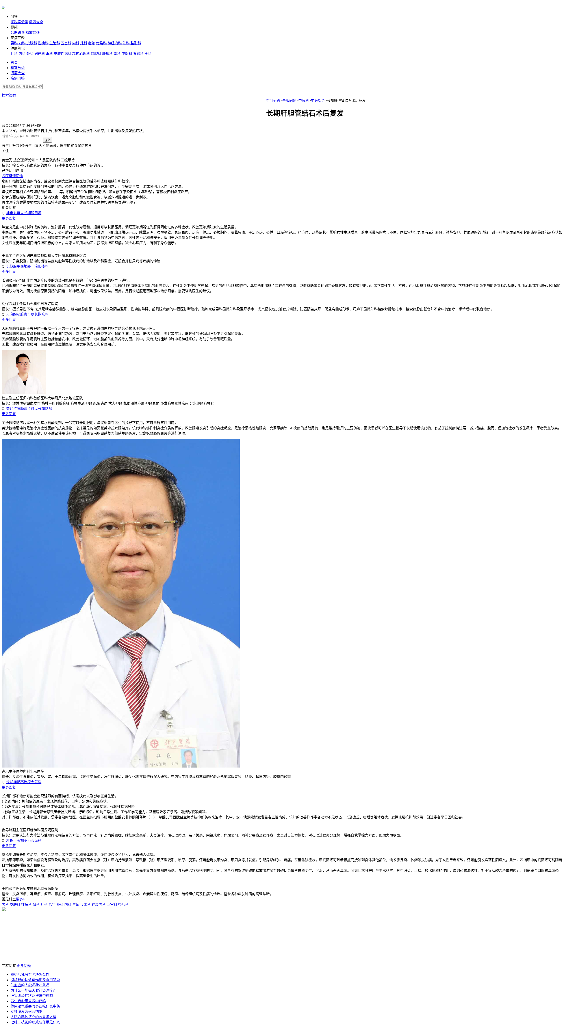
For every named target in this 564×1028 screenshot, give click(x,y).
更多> (20, 899)
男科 (14, 43)
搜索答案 (9, 95)
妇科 (22, 43)
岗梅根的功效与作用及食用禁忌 (35, 980)
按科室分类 (19, 22)
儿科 (83, 43)
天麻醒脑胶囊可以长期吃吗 (27, 314)
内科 (75, 43)
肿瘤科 (107, 54)
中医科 (127, 54)
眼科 (49, 54)
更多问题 (24, 966)
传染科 (101, 43)
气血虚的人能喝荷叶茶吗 (30, 985)
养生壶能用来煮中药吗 (28, 1001)
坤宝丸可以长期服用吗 (23, 213)
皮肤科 (31, 43)
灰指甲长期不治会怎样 (23, 840)
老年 (91, 43)
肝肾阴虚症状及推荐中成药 (32, 996)
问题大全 (36, 22)
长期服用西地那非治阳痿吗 (27, 266)
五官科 (66, 43)
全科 (148, 54)
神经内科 (115, 43)
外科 (126, 43)
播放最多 (33, 32)
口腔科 (96, 54)
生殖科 (54, 43)
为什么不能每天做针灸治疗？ (33, 990)
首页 (14, 62)
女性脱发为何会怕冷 (26, 1011)
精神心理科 (81, 54)
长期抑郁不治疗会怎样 (23, 782)
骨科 (117, 54)
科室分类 (18, 68)
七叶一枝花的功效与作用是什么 (35, 1022)
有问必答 (273, 100)
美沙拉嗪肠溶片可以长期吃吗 (29, 409)
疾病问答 (18, 78)
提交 (47, 140)
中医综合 (318, 100)
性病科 (43, 43)
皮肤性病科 (62, 54)
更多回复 (9, 218)
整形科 (135, 43)
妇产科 (39, 54)
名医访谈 (18, 32)
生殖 (75, 904)
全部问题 (289, 100)
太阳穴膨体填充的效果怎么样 (33, 1017)
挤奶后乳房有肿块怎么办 (30, 974)
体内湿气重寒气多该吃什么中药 (35, 1006)
